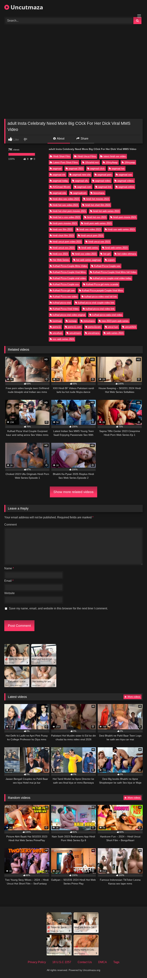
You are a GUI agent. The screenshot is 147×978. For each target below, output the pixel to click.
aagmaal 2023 (76, 168)
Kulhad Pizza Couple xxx (66, 284)
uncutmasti (75, 333)
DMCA (102, 962)
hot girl (106, 253)
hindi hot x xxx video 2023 (66, 217)
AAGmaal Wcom (61, 186)
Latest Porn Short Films (65, 162)
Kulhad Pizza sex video (65, 296)
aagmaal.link (104, 186)
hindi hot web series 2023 (106, 211)
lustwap (73, 321)
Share (84, 138)
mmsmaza (89, 321)
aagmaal (57, 168)
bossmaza (98, 193)
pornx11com (94, 327)
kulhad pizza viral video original (69, 314)
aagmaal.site (59, 193)
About (60, 138)
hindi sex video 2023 (90, 229)
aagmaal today (60, 180)
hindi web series (89, 247)
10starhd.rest (92, 162)
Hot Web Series (61, 260)
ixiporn (111, 260)
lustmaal (57, 321)
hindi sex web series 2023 (121, 229)
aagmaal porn (105, 174)
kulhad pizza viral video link (100, 308)
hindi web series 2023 (116, 247)
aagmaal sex (125, 174)
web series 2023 (114, 333)
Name (9, 568)
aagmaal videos (125, 180)
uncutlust (57, 333)
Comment (10, 524)
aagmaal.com (84, 186)
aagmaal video (102, 180)
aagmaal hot (118, 168)
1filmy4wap (111, 162)
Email (8, 580)
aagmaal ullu (81, 180)
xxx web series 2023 (63, 339)
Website (9, 593)
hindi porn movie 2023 (124, 217)
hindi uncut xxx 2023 (63, 247)
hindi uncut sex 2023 (99, 241)
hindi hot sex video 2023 (65, 205)
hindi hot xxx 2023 (96, 217)
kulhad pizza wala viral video (107, 314)
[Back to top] (136, 967)
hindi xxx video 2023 (85, 253)
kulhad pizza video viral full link (100, 296)
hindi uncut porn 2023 (92, 235)
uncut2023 (130, 327)
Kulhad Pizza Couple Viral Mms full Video (114, 272)
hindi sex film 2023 (62, 229)
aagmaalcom (79, 193)
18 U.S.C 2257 (61, 962)
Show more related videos (73, 492)
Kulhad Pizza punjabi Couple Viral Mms (102, 290)
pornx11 (57, 327)
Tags (116, 962)
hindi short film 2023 (63, 235)
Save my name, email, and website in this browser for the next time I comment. (58, 608)
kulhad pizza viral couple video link (96, 302)
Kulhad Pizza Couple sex (107, 266)
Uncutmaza (26, 7)
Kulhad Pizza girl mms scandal (102, 284)
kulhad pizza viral (62, 302)
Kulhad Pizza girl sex (64, 290)
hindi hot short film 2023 (97, 205)
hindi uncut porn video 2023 (67, 241)
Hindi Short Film (61, 156)
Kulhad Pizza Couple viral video (69, 278)
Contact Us (85, 962)
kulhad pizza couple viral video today (112, 278)
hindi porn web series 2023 (98, 223)
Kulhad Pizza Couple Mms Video (70, 266)
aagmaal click (97, 168)
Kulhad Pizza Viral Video (66, 308)
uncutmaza (93, 333)
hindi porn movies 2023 (65, 223)
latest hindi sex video (115, 156)
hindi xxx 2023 (60, 253)
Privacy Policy (37, 962)
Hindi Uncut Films (87, 156)
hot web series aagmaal (88, 260)
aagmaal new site (81, 174)
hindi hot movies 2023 (97, 199)
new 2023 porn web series (115, 321)
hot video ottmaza (126, 253)
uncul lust (113, 327)
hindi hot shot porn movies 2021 (69, 211)
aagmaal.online (126, 186)
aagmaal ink (59, 174)
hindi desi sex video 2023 (66, 199)
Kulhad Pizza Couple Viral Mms (69, 272)
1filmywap (130, 162)
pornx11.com (74, 327)
